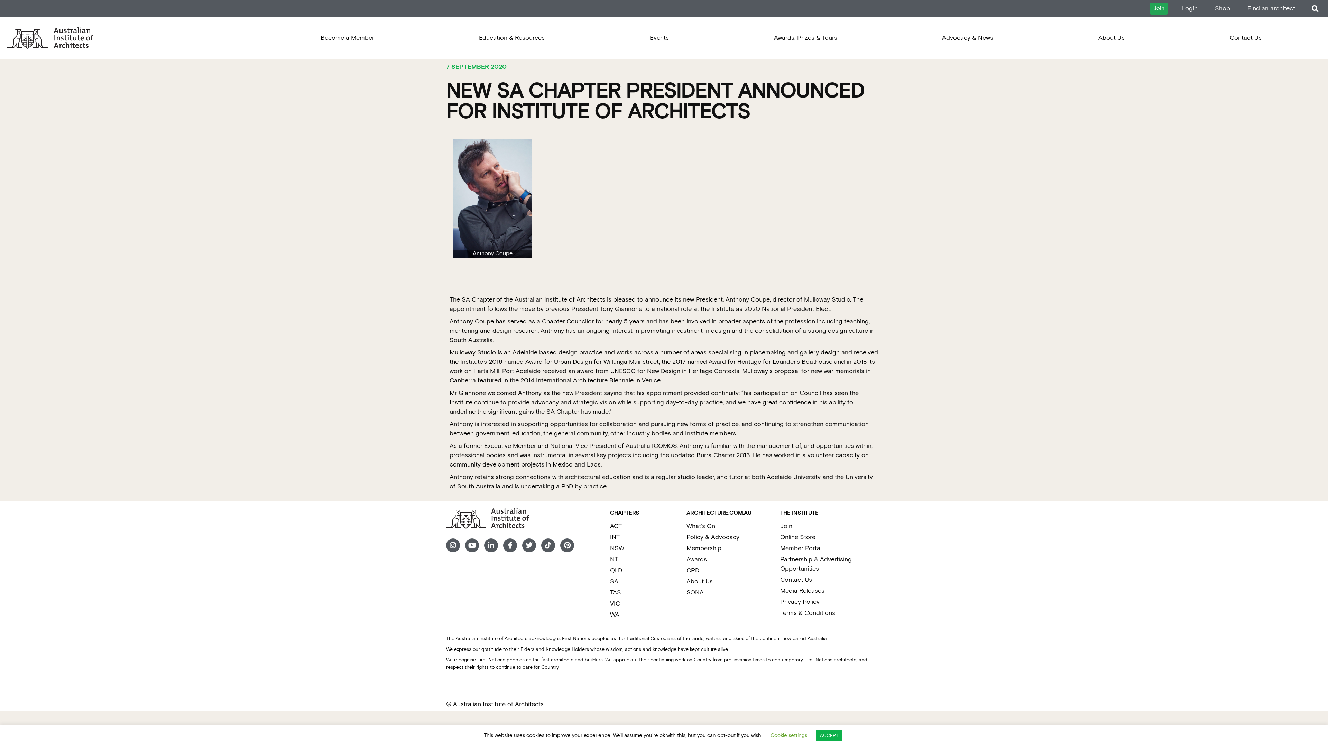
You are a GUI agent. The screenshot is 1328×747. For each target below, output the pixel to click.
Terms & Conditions (807, 613)
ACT (616, 526)
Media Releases (802, 591)
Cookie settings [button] (789, 735)
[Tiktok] (548, 545)
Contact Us (1246, 38)
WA (614, 615)
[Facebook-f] (510, 545)
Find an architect (1271, 8)
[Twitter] (529, 545)
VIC (615, 604)
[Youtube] (472, 545)
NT (614, 559)
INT (615, 537)
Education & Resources (512, 38)
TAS (615, 593)
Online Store (797, 537)
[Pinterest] (567, 545)
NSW (617, 548)
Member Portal (801, 548)
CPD (692, 570)
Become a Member (347, 38)
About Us (1111, 38)
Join (786, 526)
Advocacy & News (967, 38)
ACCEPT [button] (829, 736)
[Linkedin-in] (491, 545)
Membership (703, 548)
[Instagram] (453, 545)
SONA (695, 593)
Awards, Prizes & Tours (805, 38)
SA (614, 581)
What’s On (700, 526)
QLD (616, 570)
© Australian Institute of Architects (495, 704)
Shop (1222, 8)
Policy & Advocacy (712, 537)
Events (659, 38)
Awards (696, 559)
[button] (1315, 9)
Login (1190, 8)
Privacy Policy (800, 602)
